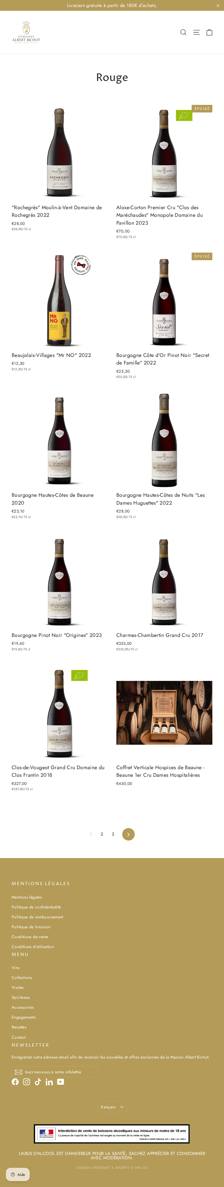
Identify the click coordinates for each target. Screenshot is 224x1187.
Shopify (122, 1167)
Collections (22, 977)
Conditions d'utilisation (33, 947)
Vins (16, 968)
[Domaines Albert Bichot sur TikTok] (37, 1081)
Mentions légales (27, 897)
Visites (18, 987)
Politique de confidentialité (36, 907)
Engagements (24, 1017)
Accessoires (23, 1007)
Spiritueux (21, 997)
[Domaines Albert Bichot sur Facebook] (15, 1081)
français (108, 1107)
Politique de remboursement (37, 917)
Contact (19, 1037)
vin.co (140, 1167)
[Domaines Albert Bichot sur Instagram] (26, 1081)
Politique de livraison (31, 927)
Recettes (19, 1027)
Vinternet (100, 1167)
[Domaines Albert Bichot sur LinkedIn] (49, 1081)
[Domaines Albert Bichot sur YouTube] (60, 1081)
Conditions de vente (30, 937)
